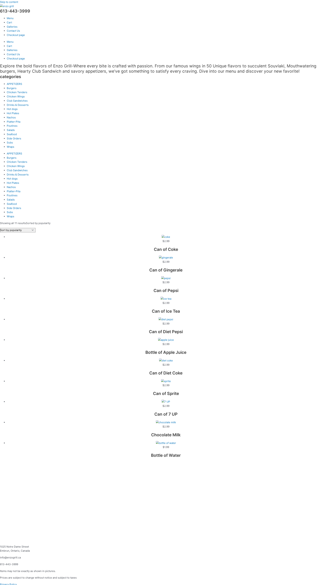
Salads (11, 130)
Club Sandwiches (17, 100)
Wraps (10, 146)
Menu (10, 18)
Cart (9, 22)
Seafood (12, 134)
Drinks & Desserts (18, 105)
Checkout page (16, 35)
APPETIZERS (14, 84)
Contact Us (13, 30)
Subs (10, 142)
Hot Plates (13, 113)
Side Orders (14, 138)
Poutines (12, 125)
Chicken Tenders (17, 92)
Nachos (11, 117)
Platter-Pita (13, 121)
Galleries (12, 26)
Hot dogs (12, 109)
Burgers (11, 88)
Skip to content (9, 2)
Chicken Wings (16, 96)
